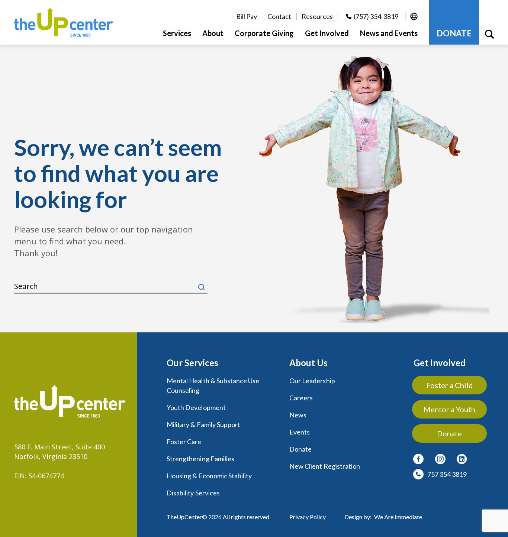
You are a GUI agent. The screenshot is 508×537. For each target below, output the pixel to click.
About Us (308, 362)
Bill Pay (246, 16)
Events (299, 432)
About (213, 33)
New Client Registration (324, 466)
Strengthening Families (200, 459)
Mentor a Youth (449, 409)
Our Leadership (312, 381)
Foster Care (184, 441)
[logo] (63, 22)
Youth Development (196, 407)
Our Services (192, 362)
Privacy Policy (307, 516)
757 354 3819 (447, 474)
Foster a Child (449, 385)
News (297, 415)
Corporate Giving (264, 33)
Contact (279, 16)
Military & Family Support (203, 424)
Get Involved (440, 362)
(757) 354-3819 (376, 16)
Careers (301, 398)
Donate (300, 449)
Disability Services (193, 493)
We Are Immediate (398, 516)
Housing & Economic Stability (209, 476)
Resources (317, 16)
